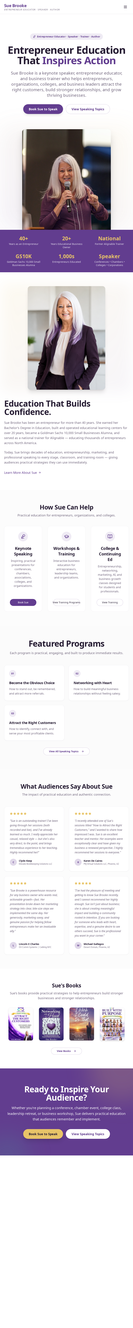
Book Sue (23, 602)
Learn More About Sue (20, 472)
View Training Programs (66, 602)
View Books (64, 1051)
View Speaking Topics (88, 109)
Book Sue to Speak (43, 109)
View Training (110, 602)
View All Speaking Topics (63, 751)
